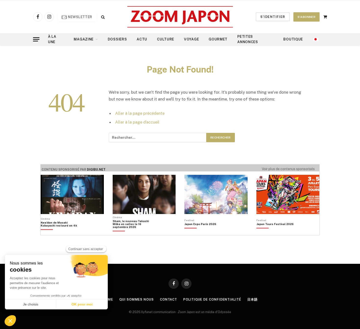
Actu (142, 39)
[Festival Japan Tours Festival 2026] (275, 232)
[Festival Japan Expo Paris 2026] (200, 232)
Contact (168, 299)
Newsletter (79, 17)
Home (108, 299)
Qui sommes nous (136, 299)
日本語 (252, 299)
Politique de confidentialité (212, 299)
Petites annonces (247, 39)
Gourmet (218, 39)
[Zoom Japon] (180, 16)
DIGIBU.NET (96, 169)
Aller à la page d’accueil (137, 122)
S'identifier (272, 17)
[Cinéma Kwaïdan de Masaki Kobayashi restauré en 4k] (61, 232)
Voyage (191, 39)
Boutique (293, 39)
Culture (165, 39)
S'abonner (306, 17)
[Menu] (36, 39)
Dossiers (117, 39)
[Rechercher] (102, 16)
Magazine (84, 39)
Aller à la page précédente (140, 113)
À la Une (52, 39)
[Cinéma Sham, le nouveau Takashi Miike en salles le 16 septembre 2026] (133, 232)
